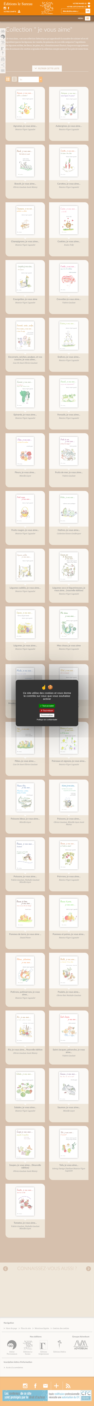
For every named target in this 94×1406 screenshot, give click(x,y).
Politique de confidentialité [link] (47, 720)
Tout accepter (48, 706)
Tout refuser (47, 710)
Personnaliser (47, 715)
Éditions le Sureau (18, 3)
